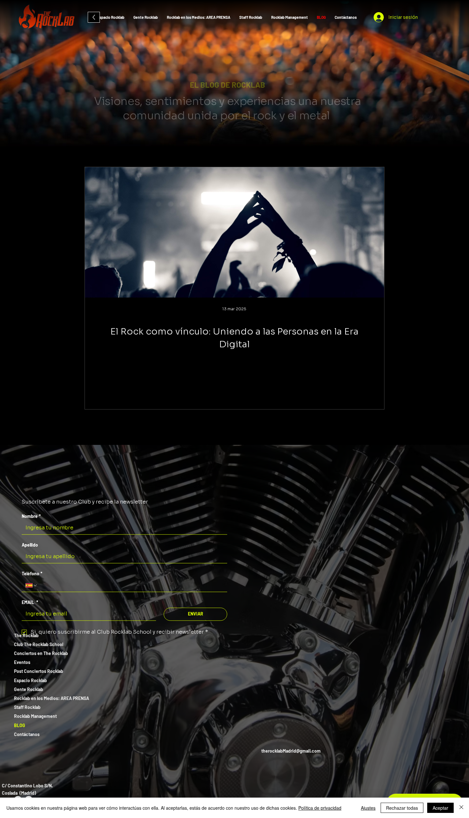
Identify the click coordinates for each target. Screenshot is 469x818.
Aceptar (440, 808)
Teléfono (32, 573)
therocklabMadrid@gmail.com (291, 751)
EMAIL (30, 602)
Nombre (31, 516)
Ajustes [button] (368, 808)
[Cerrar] (461, 808)
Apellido (30, 545)
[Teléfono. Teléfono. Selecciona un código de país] (32, 585)
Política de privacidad (319, 808)
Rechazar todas (402, 808)
